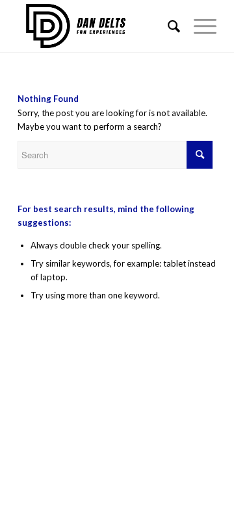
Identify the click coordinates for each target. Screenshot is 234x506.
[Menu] (198, 26)
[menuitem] (168, 26)
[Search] (168, 26)
